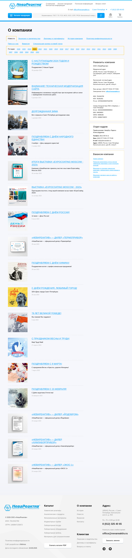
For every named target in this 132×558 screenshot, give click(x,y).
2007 (10, 52)
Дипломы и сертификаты (54, 39)
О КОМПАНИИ (50, 4)
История (80, 510)
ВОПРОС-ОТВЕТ (101, 4)
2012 (93, 49)
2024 (29, 49)
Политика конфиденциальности (99, 39)
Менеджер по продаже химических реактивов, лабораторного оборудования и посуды (106, 170)
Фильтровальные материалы (55, 518)
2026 (18, 49)
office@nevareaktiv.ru (81, 10)
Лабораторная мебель (52, 533)
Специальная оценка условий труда (47, 44)
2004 (26, 52)
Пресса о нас (13, 44)
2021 (45, 49)
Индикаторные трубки (52, 522)
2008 (115, 49)
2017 (66, 49)
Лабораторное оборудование (55, 529)
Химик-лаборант (98, 159)
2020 (50, 49)
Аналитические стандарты (54, 514)
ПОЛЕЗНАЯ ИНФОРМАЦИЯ (84, 4)
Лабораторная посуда (52, 525)
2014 (83, 49)
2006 (16, 52)
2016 (72, 49)
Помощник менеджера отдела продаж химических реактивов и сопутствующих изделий (106, 163)
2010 (104, 49)
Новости (80, 514)
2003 (32, 52)
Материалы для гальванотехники (57, 536)
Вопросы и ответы (84, 546)
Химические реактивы (52, 510)
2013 (88, 49)
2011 (99, 49)
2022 (40, 49)
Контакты (80, 522)
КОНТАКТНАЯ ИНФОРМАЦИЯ (55, 5)
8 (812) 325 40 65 (112, 523)
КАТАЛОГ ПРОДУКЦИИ (65, 4)
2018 (61, 49)
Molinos (23, 544)
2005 (21, 52)
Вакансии (26, 44)
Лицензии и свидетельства (29, 39)
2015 (77, 49)
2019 (56, 49)
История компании (75, 39)
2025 (24, 49)
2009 (109, 49)
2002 (37, 52)
